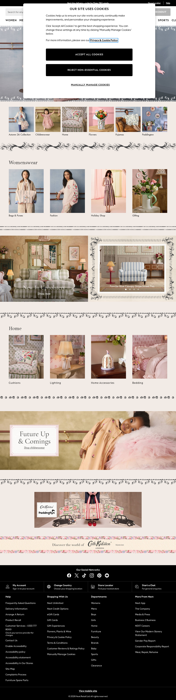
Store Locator (154, 3)
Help (168, 3)
